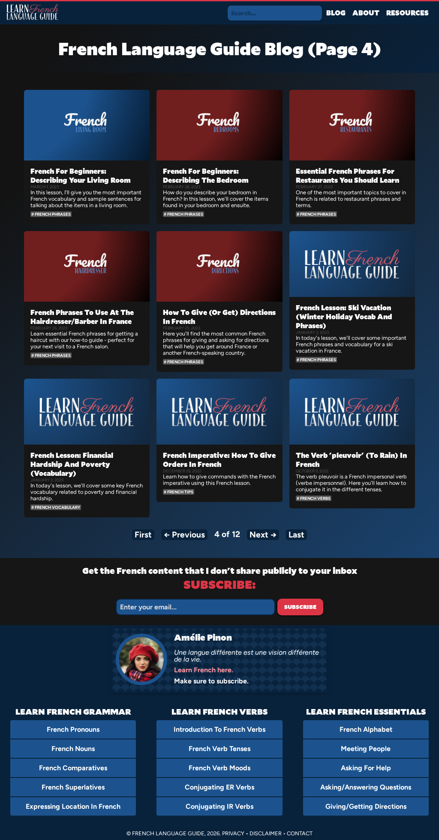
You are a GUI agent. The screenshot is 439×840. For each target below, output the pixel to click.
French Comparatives (73, 768)
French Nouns (73, 749)
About (365, 12)
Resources (407, 12)
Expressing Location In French (73, 806)
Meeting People (366, 749)
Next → (263, 535)
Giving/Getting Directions (365, 806)
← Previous (184, 535)
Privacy (233, 833)
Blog (336, 12)
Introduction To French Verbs (219, 729)
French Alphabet (366, 729)
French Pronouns (73, 729)
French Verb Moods (219, 768)
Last (296, 535)
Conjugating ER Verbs (219, 787)
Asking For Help (366, 768)
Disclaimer (266, 833)
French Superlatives (73, 787)
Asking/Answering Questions (365, 787)
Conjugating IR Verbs (219, 806)
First (143, 535)
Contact (300, 833)
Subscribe (300, 607)
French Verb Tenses (219, 749)
